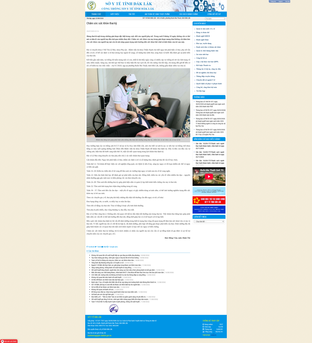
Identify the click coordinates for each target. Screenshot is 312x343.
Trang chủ (98, 14)
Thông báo (199, 97)
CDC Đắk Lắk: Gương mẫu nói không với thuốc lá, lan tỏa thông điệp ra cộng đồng (118, 275)
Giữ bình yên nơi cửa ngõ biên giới (102, 294)
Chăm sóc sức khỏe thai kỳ (102, 23)
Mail (105, 247)
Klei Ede (287, 1)
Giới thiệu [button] (114, 14)
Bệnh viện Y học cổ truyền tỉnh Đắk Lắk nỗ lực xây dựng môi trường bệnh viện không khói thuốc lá (123, 282)
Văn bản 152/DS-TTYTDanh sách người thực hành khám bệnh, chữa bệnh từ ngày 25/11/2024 (210, 146)
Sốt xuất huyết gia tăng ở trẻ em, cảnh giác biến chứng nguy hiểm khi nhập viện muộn (119, 299)
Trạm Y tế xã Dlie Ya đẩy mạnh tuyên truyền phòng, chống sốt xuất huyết (115, 301)
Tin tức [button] (132, 14)
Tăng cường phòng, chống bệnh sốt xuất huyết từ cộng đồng (111, 267)
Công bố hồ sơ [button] (214, 14)
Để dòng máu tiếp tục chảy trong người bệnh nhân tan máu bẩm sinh (114, 292)
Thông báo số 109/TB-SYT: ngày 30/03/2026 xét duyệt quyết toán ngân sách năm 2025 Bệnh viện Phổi (210, 104)
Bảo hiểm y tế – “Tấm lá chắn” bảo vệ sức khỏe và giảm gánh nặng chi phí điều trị (118, 297)
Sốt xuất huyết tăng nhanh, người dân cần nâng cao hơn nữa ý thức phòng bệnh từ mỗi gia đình (123, 270)
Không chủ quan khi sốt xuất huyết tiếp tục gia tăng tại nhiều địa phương (115, 255)
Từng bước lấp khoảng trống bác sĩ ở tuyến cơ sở (107, 262)
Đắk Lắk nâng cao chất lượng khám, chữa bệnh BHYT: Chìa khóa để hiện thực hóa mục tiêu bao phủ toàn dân (127, 272)
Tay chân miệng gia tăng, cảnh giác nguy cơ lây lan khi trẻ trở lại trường (115, 257)
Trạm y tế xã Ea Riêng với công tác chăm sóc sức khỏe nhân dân (112, 260)
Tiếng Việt (273, 1)
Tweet (99, 247)
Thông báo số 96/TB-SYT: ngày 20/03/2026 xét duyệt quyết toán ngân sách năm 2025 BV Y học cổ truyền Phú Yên (210, 132)
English (281, 1)
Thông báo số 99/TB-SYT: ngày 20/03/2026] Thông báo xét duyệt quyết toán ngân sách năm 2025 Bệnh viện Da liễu (210, 112)
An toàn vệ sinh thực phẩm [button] (157, 14)
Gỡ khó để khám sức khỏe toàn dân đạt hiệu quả (107, 280)
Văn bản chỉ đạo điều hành (207, 139)
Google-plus (114, 247)
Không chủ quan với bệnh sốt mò (102, 289)
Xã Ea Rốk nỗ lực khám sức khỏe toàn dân (105, 287)
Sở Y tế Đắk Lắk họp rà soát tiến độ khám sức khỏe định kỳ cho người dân (115, 284)
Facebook (91, 247)
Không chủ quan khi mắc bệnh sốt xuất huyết (106, 277)
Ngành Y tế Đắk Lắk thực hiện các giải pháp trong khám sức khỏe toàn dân (116, 265)
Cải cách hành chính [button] (188, 14)
